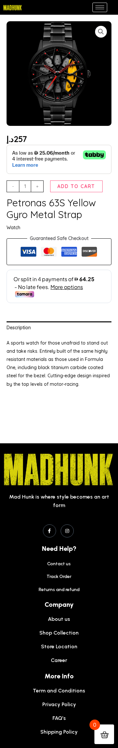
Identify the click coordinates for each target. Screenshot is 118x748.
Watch (13, 227)
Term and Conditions (59, 691)
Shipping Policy (59, 732)
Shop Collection (59, 633)
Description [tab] (19, 328)
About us (59, 619)
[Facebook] (49, 530)
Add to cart (76, 186)
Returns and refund (59, 589)
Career (59, 660)
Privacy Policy (59, 704)
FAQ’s (59, 718)
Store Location (59, 646)
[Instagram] (67, 530)
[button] (101, 32)
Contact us (59, 564)
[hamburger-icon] (99, 7)
